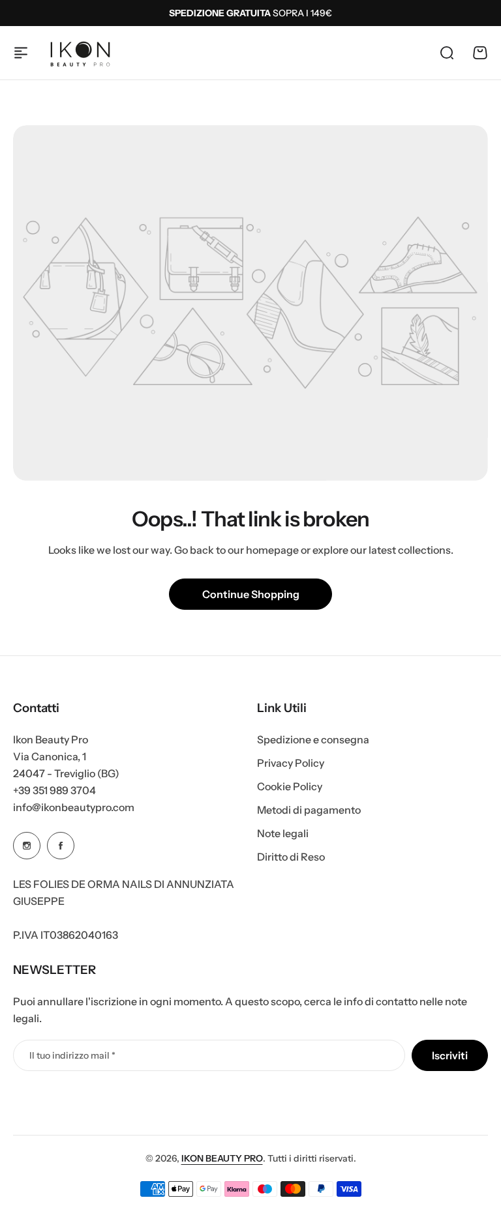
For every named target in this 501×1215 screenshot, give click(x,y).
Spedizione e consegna (313, 739)
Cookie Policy (289, 786)
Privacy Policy (290, 762)
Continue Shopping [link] (250, 594)
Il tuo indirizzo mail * (72, 1055)
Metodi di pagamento (309, 809)
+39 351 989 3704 (54, 790)
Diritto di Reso (291, 856)
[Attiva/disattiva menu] (21, 52)
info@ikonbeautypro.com (73, 807)
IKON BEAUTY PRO (222, 1158)
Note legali (283, 833)
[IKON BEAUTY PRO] (80, 52)
